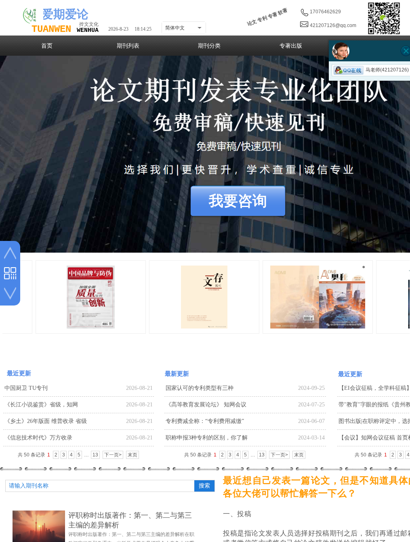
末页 (132, 455)
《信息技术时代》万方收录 (38, 438)
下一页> (113, 455)
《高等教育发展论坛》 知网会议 (206, 405)
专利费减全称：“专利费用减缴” (205, 421)
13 (95, 455)
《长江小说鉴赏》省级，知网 (41, 405)
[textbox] (99, 486)
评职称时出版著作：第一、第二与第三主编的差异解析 (130, 520)
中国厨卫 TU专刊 (26, 388)
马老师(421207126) (387, 70)
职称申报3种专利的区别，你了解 (207, 438)
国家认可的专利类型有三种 (199, 388)
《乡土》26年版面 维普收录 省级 (45, 421)
